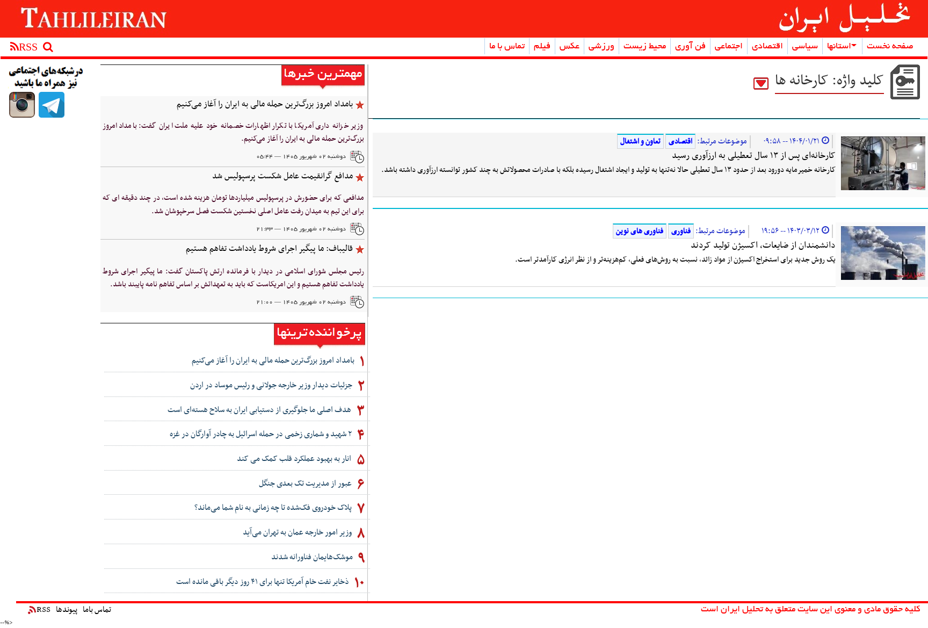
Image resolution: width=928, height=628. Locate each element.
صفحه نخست (890, 47)
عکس (569, 47)
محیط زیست (645, 47)
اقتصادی (767, 47)
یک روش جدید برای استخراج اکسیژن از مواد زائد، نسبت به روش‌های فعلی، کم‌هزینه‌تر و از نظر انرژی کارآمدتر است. (675, 259)
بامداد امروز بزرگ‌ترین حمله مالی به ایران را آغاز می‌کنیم (265, 104)
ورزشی (601, 47)
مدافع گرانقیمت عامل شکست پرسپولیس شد (282, 176)
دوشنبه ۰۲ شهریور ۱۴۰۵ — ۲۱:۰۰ (301, 302)
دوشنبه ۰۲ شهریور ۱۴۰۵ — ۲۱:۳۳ (301, 229)
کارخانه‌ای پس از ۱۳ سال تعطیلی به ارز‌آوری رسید (754, 155)
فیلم (542, 47)
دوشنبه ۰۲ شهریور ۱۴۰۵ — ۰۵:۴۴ (301, 157)
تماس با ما (507, 47)
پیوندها (66, 610)
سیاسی (805, 47)
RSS (43, 610)
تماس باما (97, 610)
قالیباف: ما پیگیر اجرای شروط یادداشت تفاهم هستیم (269, 248)
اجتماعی (729, 47)
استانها (839, 47)
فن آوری (690, 47)
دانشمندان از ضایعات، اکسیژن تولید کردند (763, 245)
